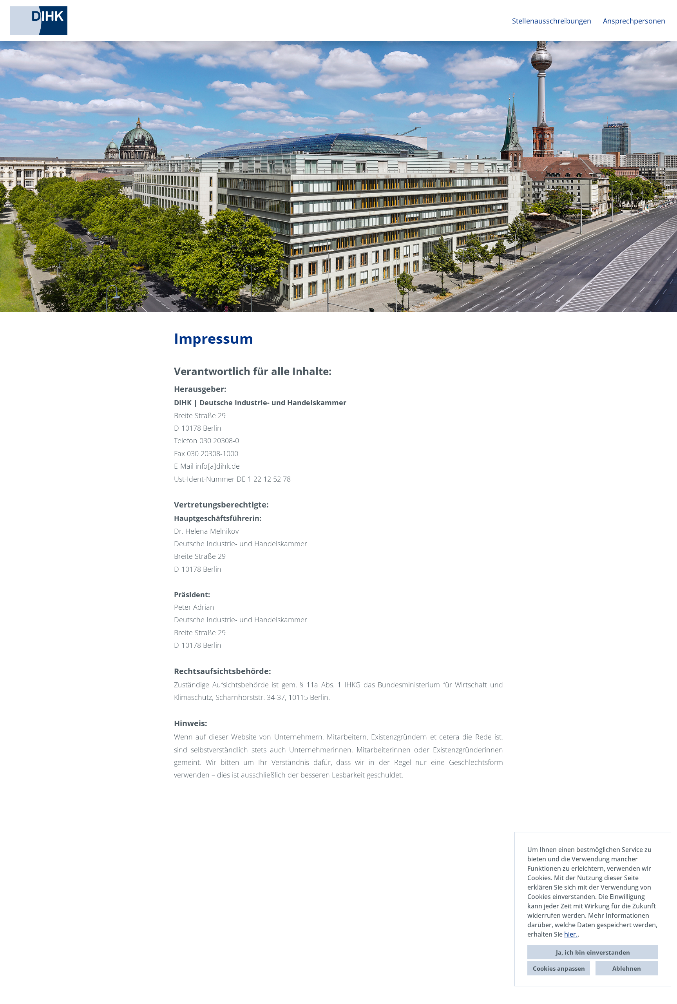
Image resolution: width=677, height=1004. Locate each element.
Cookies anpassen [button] (559, 968)
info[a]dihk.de (217, 466)
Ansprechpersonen (634, 20)
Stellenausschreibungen (551, 20)
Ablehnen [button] (626, 968)
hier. (570, 934)
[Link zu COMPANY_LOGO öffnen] (38, 20)
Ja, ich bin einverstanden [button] (593, 952)
